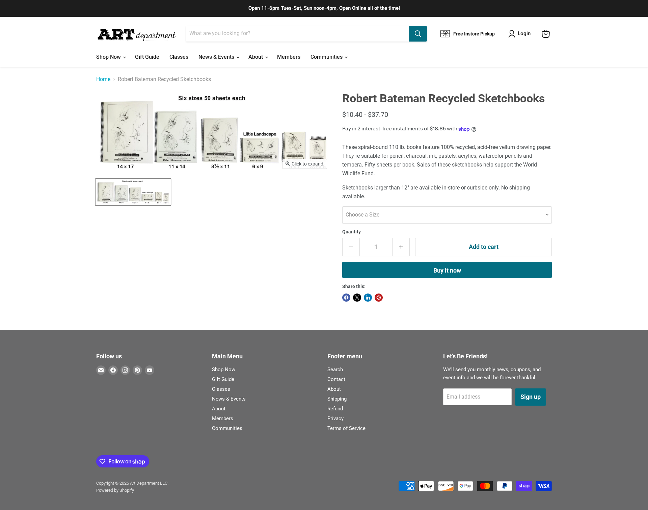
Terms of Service (346, 428)
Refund (335, 409)
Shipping (337, 399)
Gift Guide (147, 57)
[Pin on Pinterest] (379, 298)
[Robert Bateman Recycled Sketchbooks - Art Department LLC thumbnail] (133, 192)
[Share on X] (357, 298)
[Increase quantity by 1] (401, 247)
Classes (178, 57)
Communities (327, 57)
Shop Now (109, 57)
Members (288, 57)
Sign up (530, 396)
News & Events (217, 57)
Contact (336, 379)
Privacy (335, 418)
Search (335, 369)
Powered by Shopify (115, 490)
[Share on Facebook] (346, 298)
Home (103, 79)
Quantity (351, 231)
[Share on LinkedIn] (368, 298)
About (256, 57)
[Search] (418, 34)
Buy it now (447, 270)
